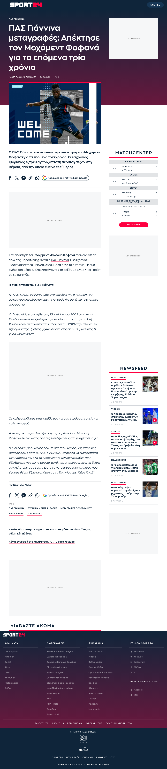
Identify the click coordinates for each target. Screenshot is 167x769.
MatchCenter (96, 652)
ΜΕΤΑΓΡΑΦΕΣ (16, 514)
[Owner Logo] (83, 738)
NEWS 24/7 (72, 757)
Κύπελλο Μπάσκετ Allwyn (60, 688)
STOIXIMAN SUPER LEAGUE (42, 508)
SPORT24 (57, 757)
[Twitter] (17, 178)
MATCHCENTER (133, 153)
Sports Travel (96, 693)
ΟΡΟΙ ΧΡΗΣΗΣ (94, 723)
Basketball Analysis (99, 678)
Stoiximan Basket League (60, 683)
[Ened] (83, 749)
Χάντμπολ (10, 678)
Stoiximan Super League (60, 652)
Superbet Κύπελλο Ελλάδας (61, 662)
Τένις (7, 667)
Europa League (55, 672)
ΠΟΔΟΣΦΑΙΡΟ (118, 378)
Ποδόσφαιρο (34, 514)
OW (113, 757)
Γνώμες (92, 699)
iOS (136, 695)
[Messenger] (23, 178)
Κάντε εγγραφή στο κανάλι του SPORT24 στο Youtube (42, 542)
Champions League (57, 667)
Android (138, 690)
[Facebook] (10, 178)
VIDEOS (115, 409)
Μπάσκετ (9, 657)
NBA (49, 699)
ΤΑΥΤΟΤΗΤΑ (41, 723)
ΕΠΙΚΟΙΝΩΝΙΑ (75, 723)
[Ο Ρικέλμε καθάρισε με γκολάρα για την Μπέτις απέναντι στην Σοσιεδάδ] (150, 467)
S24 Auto (93, 688)
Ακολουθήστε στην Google (25, 529)
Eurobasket (53, 714)
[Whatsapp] (37, 178)
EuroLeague (53, 693)
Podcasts (93, 704)
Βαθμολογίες (95, 662)
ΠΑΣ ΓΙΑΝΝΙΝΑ (16, 508)
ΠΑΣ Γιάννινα (60, 260)
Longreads (94, 709)
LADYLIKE (101, 757)
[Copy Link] (30, 178)
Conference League (57, 678)
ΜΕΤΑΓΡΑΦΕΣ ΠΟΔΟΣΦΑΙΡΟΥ (76, 508)
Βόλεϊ (8, 662)
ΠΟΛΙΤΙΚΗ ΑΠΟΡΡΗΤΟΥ (119, 723)
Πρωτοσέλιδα (96, 667)
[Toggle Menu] (5, 5)
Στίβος (8, 688)
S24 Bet (93, 683)
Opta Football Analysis (101, 672)
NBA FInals (52, 704)
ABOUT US (58, 723)
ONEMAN (88, 757)
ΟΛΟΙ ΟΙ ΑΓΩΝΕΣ (134, 225)
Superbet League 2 (57, 657)
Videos (92, 657)
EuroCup (51, 709)
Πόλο (7, 672)
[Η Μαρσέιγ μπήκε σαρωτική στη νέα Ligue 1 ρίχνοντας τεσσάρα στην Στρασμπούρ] (150, 489)
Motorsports (11, 683)
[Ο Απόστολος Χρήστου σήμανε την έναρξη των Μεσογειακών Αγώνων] (150, 416)
